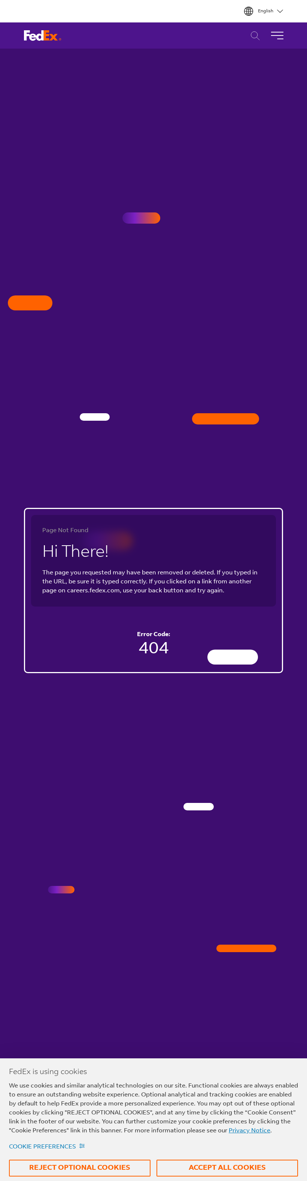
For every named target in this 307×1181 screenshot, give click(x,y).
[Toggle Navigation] (277, 35)
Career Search (253, 35)
